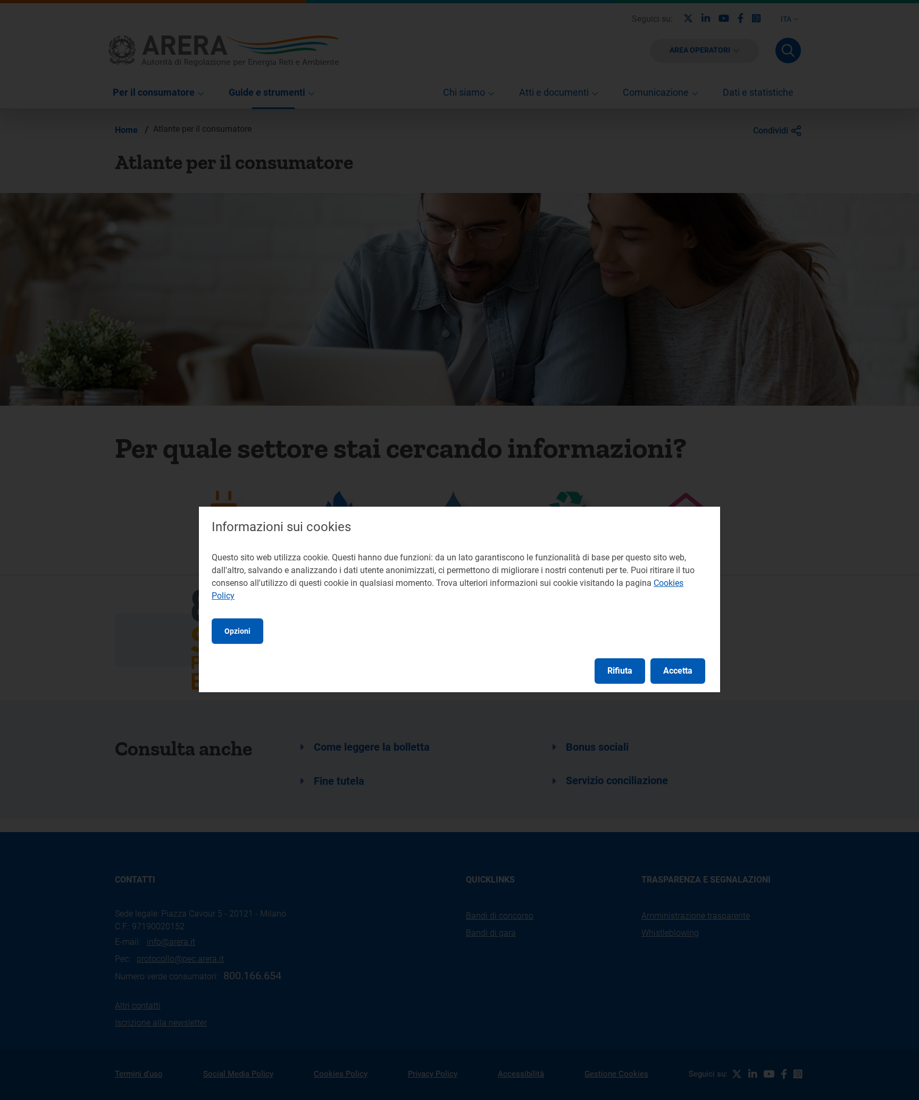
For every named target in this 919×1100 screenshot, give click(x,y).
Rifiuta (619, 671)
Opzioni (237, 631)
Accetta (677, 671)
